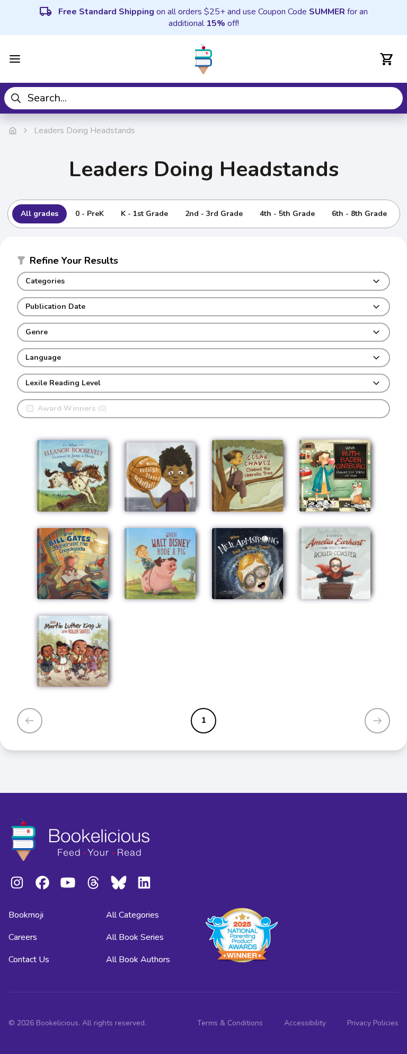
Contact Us (28, 959)
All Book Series (135, 937)
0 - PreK (89, 214)
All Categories (132, 915)
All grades (39, 214)
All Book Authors (138, 959)
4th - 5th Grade (287, 214)
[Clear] (391, 98)
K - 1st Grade (144, 214)
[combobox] (203, 98)
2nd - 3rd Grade (214, 214)
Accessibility (305, 1023)
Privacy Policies (373, 1023)
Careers (22, 937)
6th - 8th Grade (359, 214)
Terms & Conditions (230, 1023)
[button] (203, 263)
